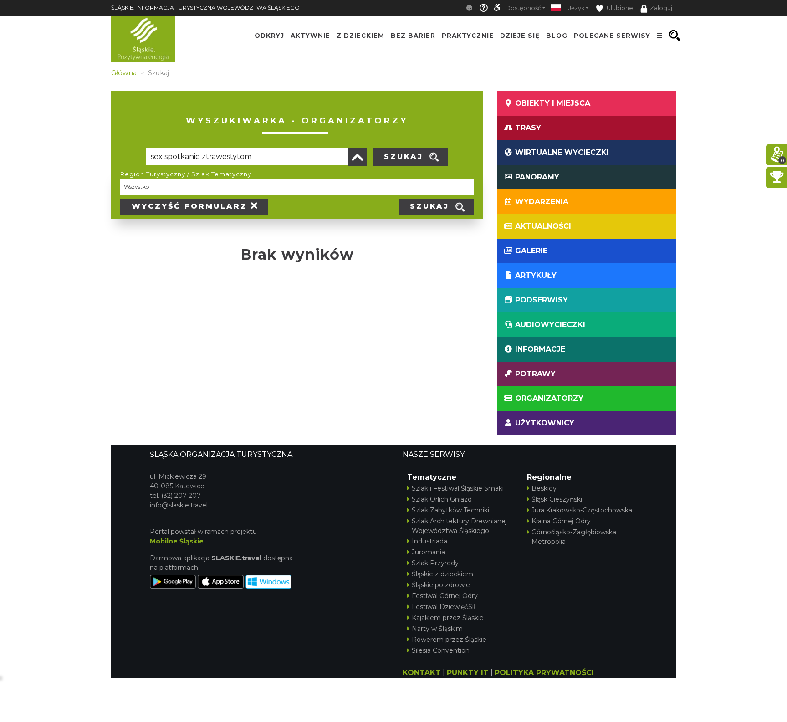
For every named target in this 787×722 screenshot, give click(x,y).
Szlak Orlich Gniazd (442, 499)
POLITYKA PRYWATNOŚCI (544, 672)
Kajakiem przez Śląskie (448, 618)
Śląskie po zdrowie (441, 585)
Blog (556, 35)
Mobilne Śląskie (177, 541)
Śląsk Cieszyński (556, 499)
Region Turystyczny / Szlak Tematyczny (185, 174)
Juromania (428, 552)
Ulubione (619, 8)
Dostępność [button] (523, 8)
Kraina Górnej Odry (561, 521)
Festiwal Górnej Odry (445, 596)
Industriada (429, 541)
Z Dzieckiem (360, 35)
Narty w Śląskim (437, 629)
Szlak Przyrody (435, 563)
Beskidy (544, 488)
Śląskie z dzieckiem (442, 574)
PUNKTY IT (468, 672)
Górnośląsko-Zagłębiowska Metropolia (573, 537)
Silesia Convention (441, 650)
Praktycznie (468, 35)
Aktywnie (310, 35)
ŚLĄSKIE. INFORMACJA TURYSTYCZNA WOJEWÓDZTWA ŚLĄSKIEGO (205, 7)
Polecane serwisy (612, 35)
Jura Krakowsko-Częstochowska (581, 510)
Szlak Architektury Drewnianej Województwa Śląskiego (459, 526)
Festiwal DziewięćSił (443, 607)
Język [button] (576, 8)
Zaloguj (661, 8)
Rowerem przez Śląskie (449, 639)
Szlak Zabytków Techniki (450, 510)
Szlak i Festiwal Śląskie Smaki (458, 488)
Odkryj (269, 35)
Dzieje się (520, 35)
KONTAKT (422, 672)
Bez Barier (413, 35)
